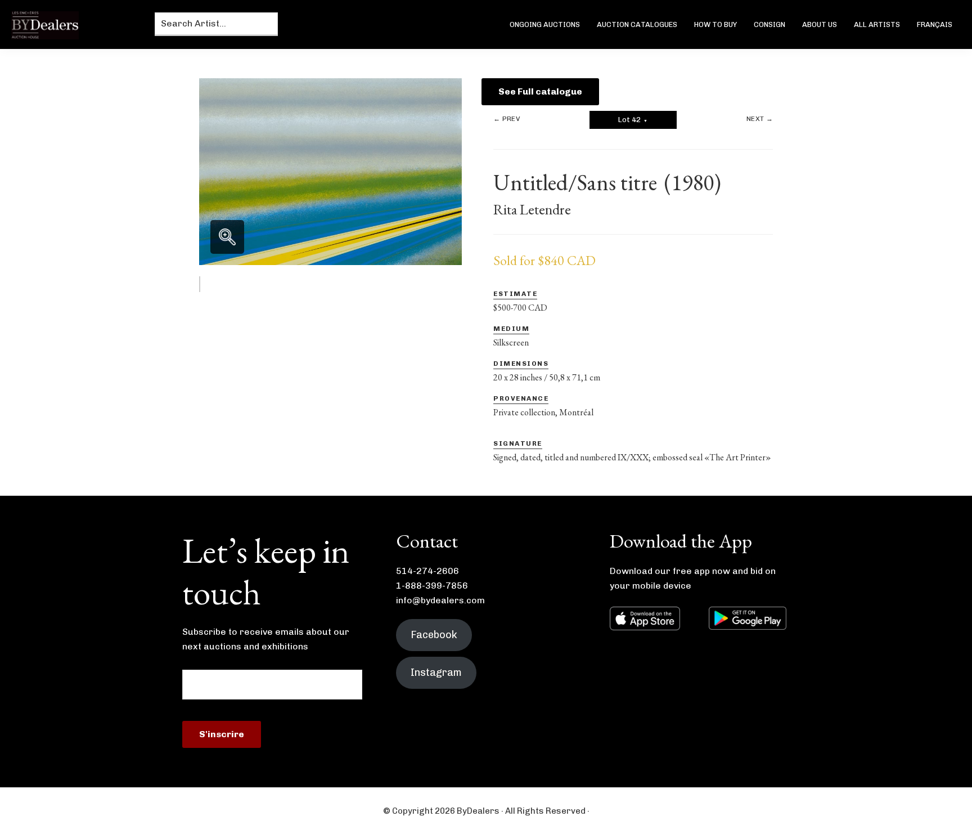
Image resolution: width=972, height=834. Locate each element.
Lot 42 (632, 119)
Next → (759, 119)
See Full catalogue (540, 91)
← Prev (506, 119)
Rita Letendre (532, 209)
